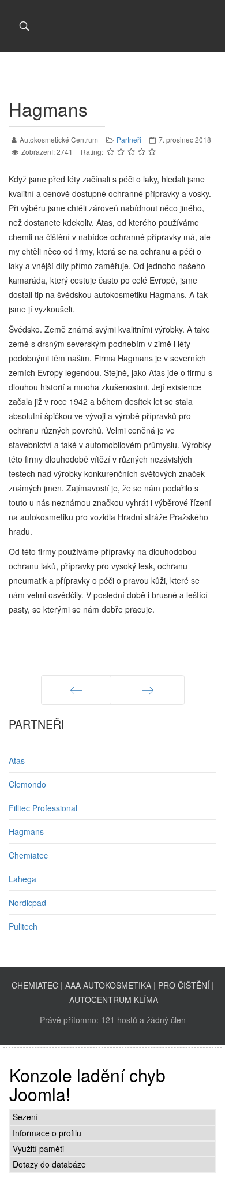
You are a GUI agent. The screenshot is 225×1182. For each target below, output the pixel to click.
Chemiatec (28, 855)
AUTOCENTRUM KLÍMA (113, 999)
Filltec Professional (43, 808)
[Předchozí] (76, 690)
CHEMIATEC (35, 985)
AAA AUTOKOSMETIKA (108, 985)
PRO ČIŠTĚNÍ (183, 985)
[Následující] (147, 690)
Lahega (22, 879)
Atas (17, 760)
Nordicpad (27, 902)
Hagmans (26, 831)
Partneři (129, 139)
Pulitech (23, 926)
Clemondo (27, 784)
